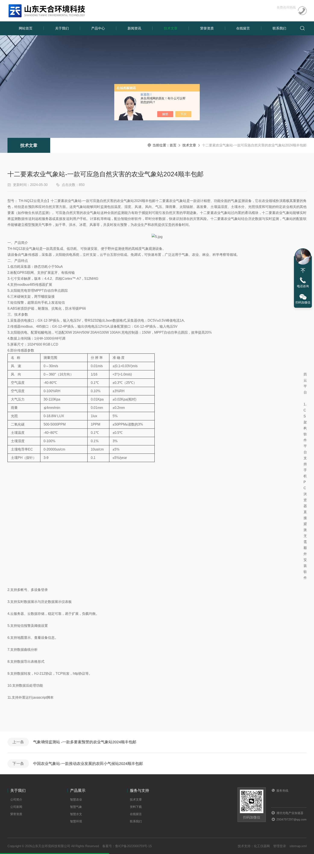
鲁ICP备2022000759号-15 (133, 846)
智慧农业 (76, 799)
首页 (173, 145)
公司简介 (16, 799)
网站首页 (25, 28)
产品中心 (98, 28)
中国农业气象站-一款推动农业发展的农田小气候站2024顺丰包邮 (88, 763)
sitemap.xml (298, 846)
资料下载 (136, 806)
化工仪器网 (262, 846)
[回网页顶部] (302, 270)
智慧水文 (76, 814)
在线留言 (243, 28)
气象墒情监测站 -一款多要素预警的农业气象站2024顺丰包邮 (84, 742)
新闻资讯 (134, 28)
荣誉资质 (207, 28)
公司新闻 (16, 806)
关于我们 (62, 28)
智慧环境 (76, 821)
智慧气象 (76, 806)
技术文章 (171, 28)
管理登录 (279, 846)
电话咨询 (303, 286)
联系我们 (279, 28)
